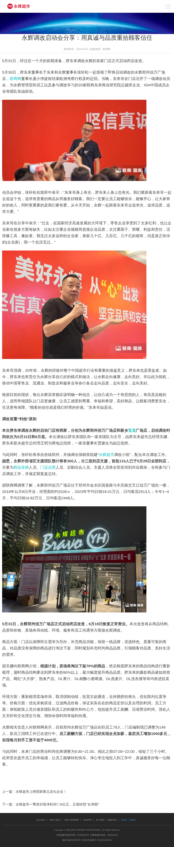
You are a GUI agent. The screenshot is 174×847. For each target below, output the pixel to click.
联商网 (15, 79)
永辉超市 (106, 455)
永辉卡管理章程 (71, 820)
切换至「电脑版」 (129, 820)
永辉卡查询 (54, 820)
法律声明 (87, 820)
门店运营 (48, 467)
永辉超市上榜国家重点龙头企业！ (41, 791)
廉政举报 (112, 820)
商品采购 (21, 467)
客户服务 (100, 820)
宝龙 (132, 430)
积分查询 (40, 820)
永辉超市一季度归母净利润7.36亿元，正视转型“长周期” (57, 804)
